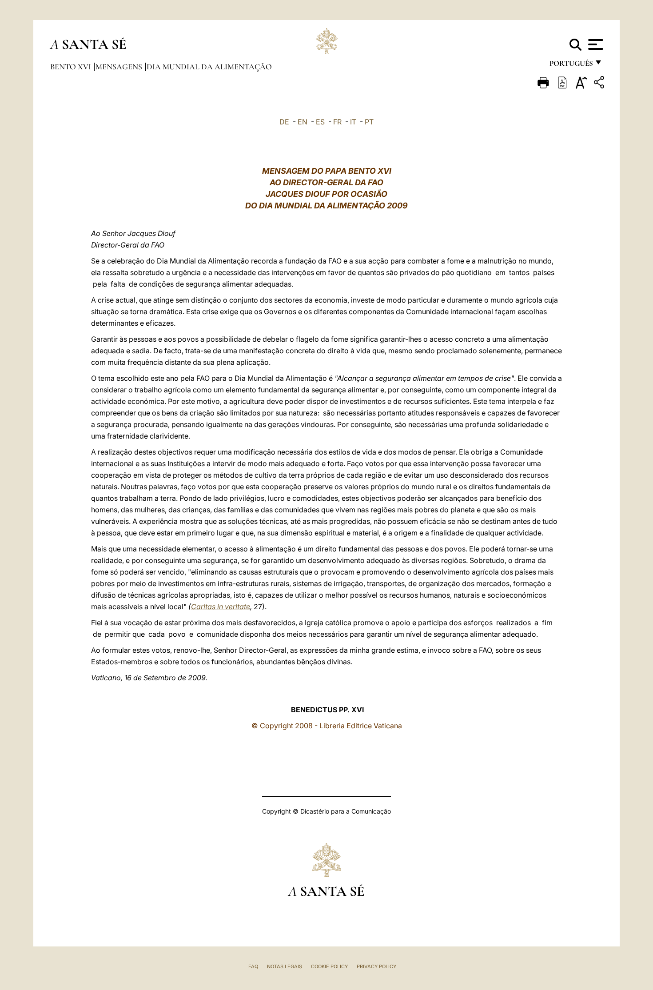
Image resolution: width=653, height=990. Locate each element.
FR (337, 121)
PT (369, 121)
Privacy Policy (376, 966)
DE (284, 121)
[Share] (600, 84)
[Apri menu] (594, 44)
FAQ (253, 966)
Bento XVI (71, 67)
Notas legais (284, 966)
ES (320, 121)
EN (302, 121)
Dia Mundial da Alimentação (209, 67)
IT (353, 121)
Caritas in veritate (220, 606)
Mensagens (120, 67)
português (571, 65)
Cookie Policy (329, 966)
